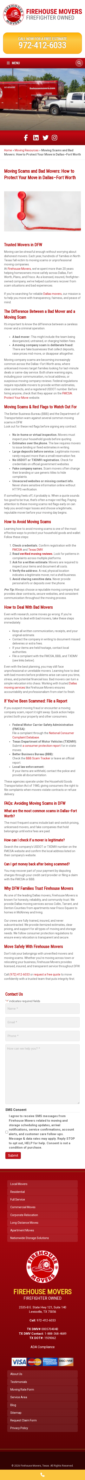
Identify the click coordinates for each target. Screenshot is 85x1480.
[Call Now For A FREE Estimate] (42, 1475)
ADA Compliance (43, 1347)
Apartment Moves (22, 1230)
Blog (13, 1405)
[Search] (79, 63)
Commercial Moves (22, 1207)
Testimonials (18, 1382)
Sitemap (15, 1412)
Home (8, 150)
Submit (13, 1155)
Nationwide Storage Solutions (29, 1238)
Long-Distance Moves (24, 1222)
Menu (15, 63)
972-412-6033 (42, 45)
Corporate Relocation (24, 1215)
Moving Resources (27, 150)
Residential (17, 1191)
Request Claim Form (23, 1420)
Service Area (18, 1397)
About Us (16, 1374)
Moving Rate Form (22, 1389)
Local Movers (18, 1184)
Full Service (17, 1199)
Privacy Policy (19, 1428)
